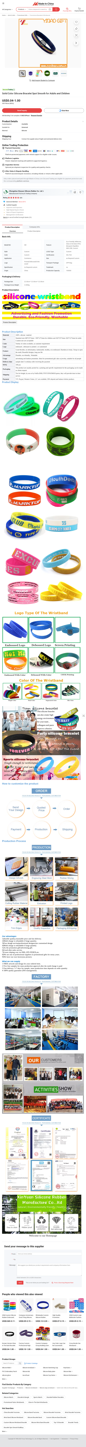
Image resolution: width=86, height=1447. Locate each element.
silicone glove (6, 1375)
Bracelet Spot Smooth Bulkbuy (13, 1427)
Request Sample (36, 115)
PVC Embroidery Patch (9, 1371)
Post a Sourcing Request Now (62, 1283)
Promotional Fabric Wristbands (14, 1402)
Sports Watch (37, 1397)
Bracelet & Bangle (23, 1397)
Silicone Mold (6, 1368)
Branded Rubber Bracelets (55, 1397)
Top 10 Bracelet (59, 1422)
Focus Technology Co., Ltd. (29, 1439)
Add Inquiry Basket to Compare (43, 80)
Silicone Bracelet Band (35, 1417)
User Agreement (54, 1439)
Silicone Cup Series (49, 1375)
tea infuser (26, 1375)
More (4, 1431)
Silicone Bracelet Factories (52, 1412)
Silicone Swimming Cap (50, 1368)
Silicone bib (26, 1371)
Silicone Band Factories (31, 1412)
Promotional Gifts (22, 15)
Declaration (64, 1439)
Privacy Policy (74, 1439)
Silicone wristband (28, 1368)
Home (4, 15)
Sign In (5, 217)
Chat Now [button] (65, 111)
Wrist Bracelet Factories (72, 1412)
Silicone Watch (8, 1397)
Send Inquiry (22, 110)
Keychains (66, 1368)
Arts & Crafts (11, 15)
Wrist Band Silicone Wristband (13, 1417)
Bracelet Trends (73, 1422)
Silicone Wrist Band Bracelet (40, 1422)
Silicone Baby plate (49, 1371)
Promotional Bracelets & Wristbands (40, 15)
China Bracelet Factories (12, 1412)
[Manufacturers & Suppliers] (43, 4)
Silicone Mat (67, 1371)
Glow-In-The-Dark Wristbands (38, 1402)
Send (20, 1283)
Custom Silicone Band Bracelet (56, 1417)
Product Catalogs (32, 1363)
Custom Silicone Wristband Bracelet (15, 1422)
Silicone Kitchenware (70, 1375)
